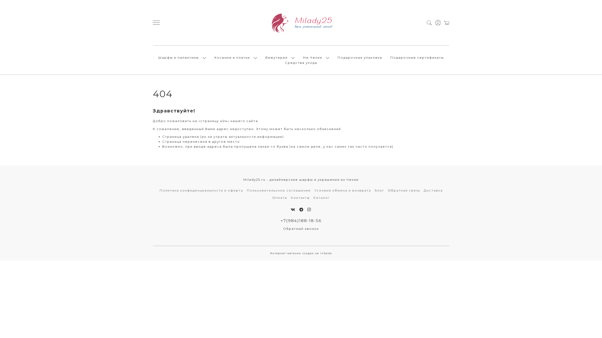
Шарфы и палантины (178, 57)
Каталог (321, 198)
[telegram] (301, 209)
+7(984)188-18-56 (301, 220)
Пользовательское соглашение (279, 190)
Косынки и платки (232, 57)
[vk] (293, 209)
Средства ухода (301, 63)
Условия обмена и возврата (342, 190)
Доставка (433, 190)
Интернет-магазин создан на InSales (301, 253)
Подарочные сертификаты (417, 57)
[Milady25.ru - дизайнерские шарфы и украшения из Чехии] (301, 22)
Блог (379, 190)
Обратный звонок (301, 228)
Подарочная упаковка (360, 57)
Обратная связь (404, 190)
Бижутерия (276, 57)
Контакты (300, 198)
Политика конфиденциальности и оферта (201, 190)
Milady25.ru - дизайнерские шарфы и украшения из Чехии (301, 179)
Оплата (279, 198)
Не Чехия (312, 57)
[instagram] (309, 209)
